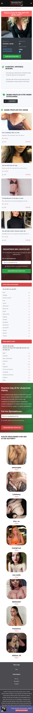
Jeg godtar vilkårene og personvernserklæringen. (17, 266)
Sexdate (16, 320)
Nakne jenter (16, 314)
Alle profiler (16, 681)
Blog (16, 669)
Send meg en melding (12, 56)
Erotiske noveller (16, 298)
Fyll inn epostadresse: (9, 258)
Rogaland (16, 367)
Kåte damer (16, 306)
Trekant (16, 336)
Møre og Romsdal (16, 358)
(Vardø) (6, 138)
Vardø (5, 49)
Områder (16, 684)
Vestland (16, 377)
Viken (16, 380)
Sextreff (12, 101)
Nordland (16, 361)
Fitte (16, 301)
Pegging (16, 317)
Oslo (16, 364)
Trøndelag (16, 372)
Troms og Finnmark (16, 369)
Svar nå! (27, 141)
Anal (16, 292)
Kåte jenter (16, 309)
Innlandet (16, 356)
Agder (16, 353)
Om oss (16, 678)
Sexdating (16, 322)
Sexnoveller (16, 328)
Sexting (16, 330)
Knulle (16, 311)
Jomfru (16, 303)
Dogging (16, 295)
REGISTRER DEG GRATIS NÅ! (16, 271)
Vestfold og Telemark (16, 375)
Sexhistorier (16, 325)
